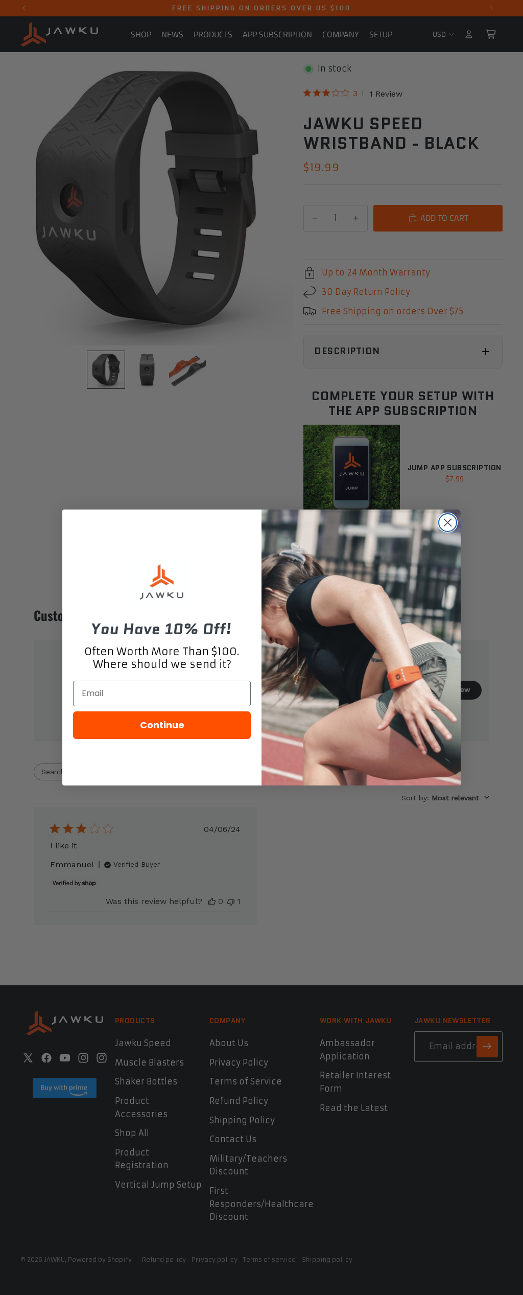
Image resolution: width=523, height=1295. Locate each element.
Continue (162, 725)
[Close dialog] (448, 522)
